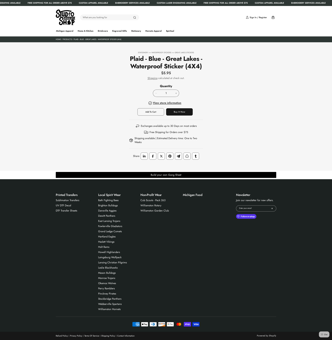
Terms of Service (91, 335)
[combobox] (109, 17)
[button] (273, 17)
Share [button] (136, 156)
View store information (167, 103)
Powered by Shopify (266, 335)
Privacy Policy (76, 335)
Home (58, 39)
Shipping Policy (108, 335)
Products (67, 39)
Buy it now (179, 111)
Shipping (152, 78)
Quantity (166, 86)
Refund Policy (62, 335)
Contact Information (125, 335)
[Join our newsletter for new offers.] (272, 208)
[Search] (134, 17)
